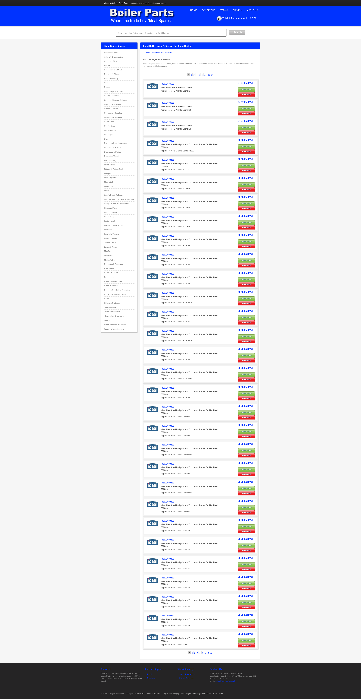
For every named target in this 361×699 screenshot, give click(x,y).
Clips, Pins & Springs (113, 104)
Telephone (151, 678)
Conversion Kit (110, 130)
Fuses (106, 190)
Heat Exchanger (110, 212)
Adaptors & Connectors (113, 56)
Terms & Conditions (187, 673)
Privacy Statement (187, 678)
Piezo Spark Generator (113, 264)
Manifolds (108, 251)
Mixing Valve (109, 259)
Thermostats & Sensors (114, 315)
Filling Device (109, 164)
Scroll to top (218, 693)
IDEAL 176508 (167, 83)
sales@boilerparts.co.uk (225, 681)
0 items (233, 18)
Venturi (107, 320)
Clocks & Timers (111, 108)
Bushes (107, 82)
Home (193, 10)
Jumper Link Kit (110, 242)
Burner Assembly (111, 78)
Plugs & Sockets (111, 272)
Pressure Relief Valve (113, 281)
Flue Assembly (110, 186)
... (204, 75)
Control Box (109, 121)
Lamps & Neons (110, 246)
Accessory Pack (111, 52)
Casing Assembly (111, 95)
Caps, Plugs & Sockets (113, 91)
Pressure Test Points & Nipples (117, 290)
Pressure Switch (111, 285)
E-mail (149, 673)
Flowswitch (108, 182)
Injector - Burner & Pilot (113, 225)
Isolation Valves (110, 238)
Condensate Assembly (113, 117)
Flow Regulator (110, 177)
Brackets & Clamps (112, 74)
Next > (210, 75)
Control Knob (109, 125)
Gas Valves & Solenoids (114, 195)
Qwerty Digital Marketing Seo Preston (195, 693)
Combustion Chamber (113, 113)
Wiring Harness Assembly (114, 328)
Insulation (108, 229)
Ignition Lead (109, 220)
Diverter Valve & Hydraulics (115, 143)
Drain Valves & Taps (112, 147)
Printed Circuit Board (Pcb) (115, 294)
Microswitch (109, 255)
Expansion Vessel (111, 156)
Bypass (107, 87)
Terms (224, 10)
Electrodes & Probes (112, 151)
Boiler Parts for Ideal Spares (148, 693)
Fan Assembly (110, 160)
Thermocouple (110, 307)
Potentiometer (110, 277)
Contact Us (208, 10)
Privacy (237, 10)
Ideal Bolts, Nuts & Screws (162, 52)
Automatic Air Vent (112, 61)
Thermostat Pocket (112, 311)
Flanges (107, 173)
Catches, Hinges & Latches (115, 100)
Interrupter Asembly (112, 233)
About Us (252, 10)
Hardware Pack (110, 208)
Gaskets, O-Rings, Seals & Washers (119, 199)
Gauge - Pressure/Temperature (116, 203)
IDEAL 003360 (167, 140)
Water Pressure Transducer (115, 324)
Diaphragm (108, 134)
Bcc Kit (107, 65)
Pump (106, 298)
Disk (106, 138)
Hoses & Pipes (110, 216)
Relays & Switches (112, 303)
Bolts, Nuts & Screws (113, 69)
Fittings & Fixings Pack (113, 169)
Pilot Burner (109, 268)
